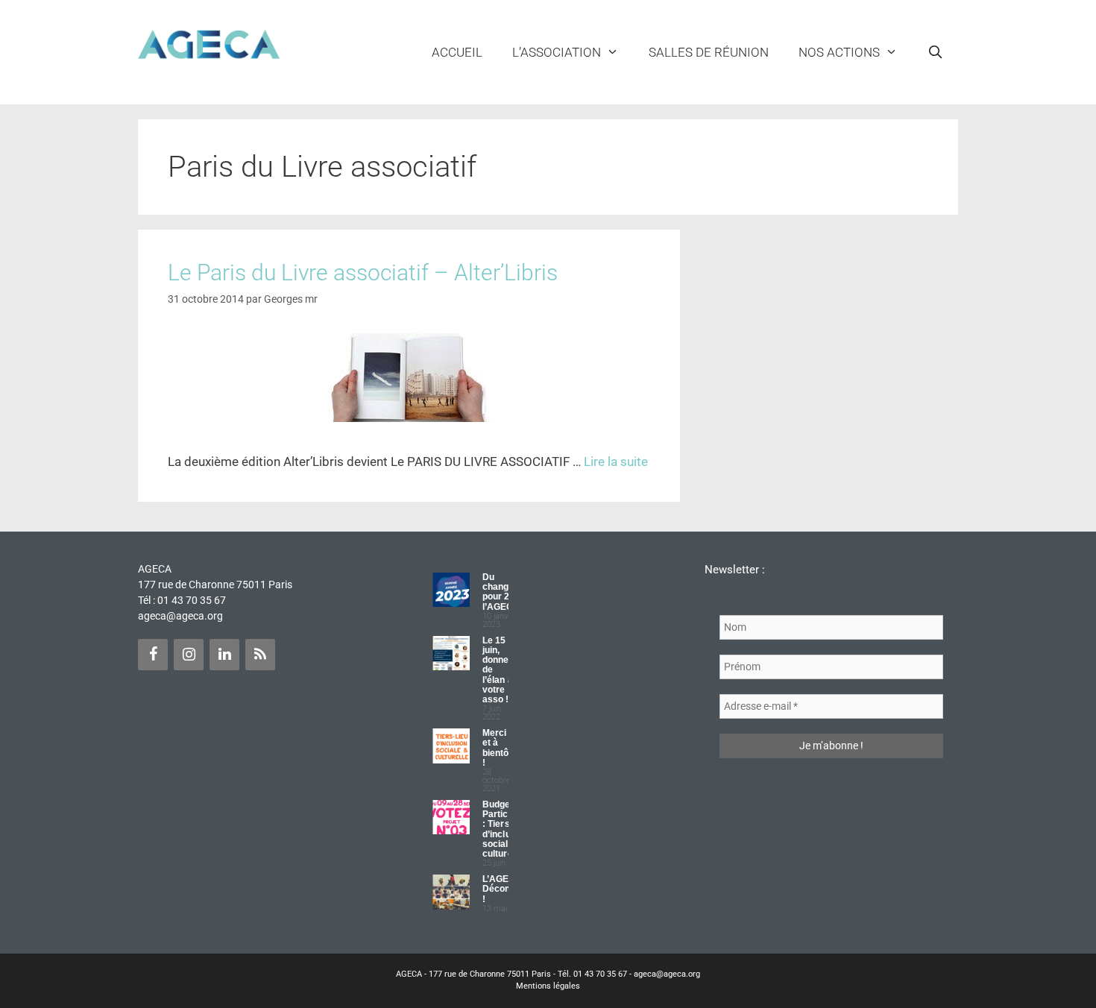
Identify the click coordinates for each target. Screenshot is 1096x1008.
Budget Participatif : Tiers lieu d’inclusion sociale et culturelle (505, 829)
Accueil (457, 52)
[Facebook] (153, 654)
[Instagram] (189, 654)
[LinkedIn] (224, 654)
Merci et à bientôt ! (497, 748)
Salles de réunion (709, 52)
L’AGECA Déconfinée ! (507, 889)
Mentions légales (548, 986)
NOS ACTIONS (839, 52)
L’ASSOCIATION (556, 52)
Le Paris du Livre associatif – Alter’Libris (363, 272)
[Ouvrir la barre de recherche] (935, 52)
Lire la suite (616, 461)
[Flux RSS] (260, 654)
